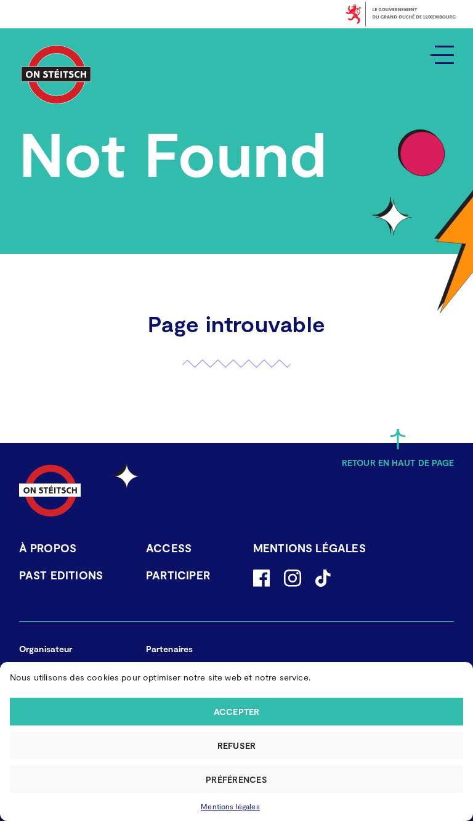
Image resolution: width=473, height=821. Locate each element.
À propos (47, 548)
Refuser (236, 745)
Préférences (236, 779)
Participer (178, 575)
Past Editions (61, 575)
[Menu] (442, 54)
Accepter (237, 711)
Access (169, 548)
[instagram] (292, 578)
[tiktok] (322, 578)
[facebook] (261, 578)
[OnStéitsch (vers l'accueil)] (56, 74)
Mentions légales (230, 806)
